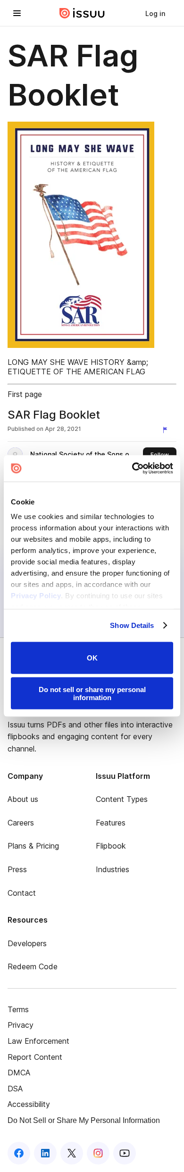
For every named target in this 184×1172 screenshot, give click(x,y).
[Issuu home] (82, 13)
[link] (155, 13)
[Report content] (167, 430)
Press (17, 869)
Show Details (132, 625)
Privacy (20, 1025)
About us (23, 799)
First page (25, 394)
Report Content (35, 1057)
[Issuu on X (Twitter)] (71, 1153)
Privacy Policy (36, 596)
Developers (27, 943)
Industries (112, 869)
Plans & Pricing (33, 845)
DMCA (19, 1072)
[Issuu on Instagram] (98, 1153)
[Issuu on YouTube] (124, 1153)
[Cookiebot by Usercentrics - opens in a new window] (132, 468)
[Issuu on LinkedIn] (45, 1153)
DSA (15, 1088)
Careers (21, 822)
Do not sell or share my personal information (92, 693)
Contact (22, 893)
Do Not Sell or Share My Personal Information (84, 1120)
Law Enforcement (38, 1041)
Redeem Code (33, 966)
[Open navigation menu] (17, 13)
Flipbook (111, 845)
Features (110, 822)
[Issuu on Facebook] (19, 1153)
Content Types (122, 799)
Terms (18, 1009)
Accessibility (29, 1104)
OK (92, 658)
